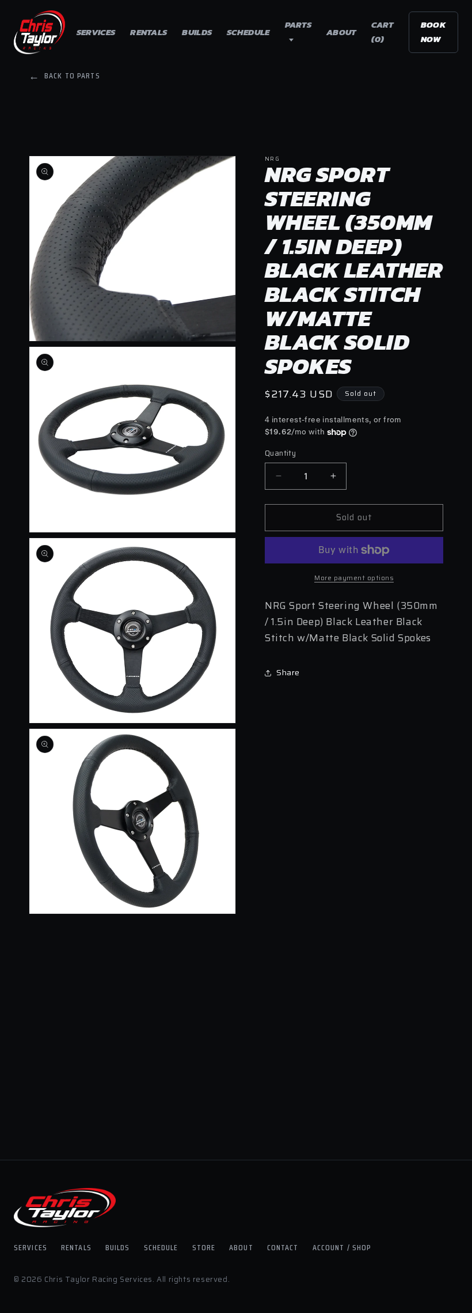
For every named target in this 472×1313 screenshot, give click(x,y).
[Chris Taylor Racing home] (39, 32)
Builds (197, 32)
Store (204, 1247)
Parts (298, 24)
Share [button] (288, 672)
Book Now (433, 32)
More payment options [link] (354, 578)
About (341, 32)
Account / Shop (342, 1247)
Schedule (248, 32)
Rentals (148, 32)
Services (96, 32)
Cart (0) (382, 32)
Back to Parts (64, 75)
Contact (283, 1247)
